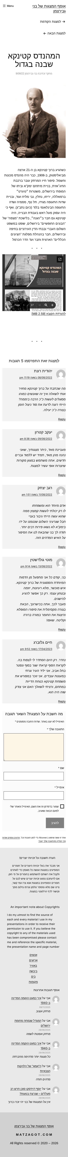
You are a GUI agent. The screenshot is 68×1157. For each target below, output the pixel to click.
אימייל (59, 787)
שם (61, 768)
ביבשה (33, 971)
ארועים (33, 960)
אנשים (33, 955)
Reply (62, 419)
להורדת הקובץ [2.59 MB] (49, 313)
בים (33, 976)
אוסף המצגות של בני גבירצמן (34, 1126)
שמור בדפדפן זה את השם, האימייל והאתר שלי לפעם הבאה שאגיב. (34, 808)
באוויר (33, 965)
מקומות (33, 981)
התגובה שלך (55, 729)
